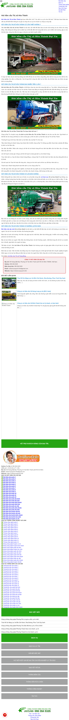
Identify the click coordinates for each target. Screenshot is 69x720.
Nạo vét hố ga (63, 8)
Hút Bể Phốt (62, 10)
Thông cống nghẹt (64, 4)
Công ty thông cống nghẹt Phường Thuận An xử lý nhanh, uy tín (19, 632)
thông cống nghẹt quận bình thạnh (13, 556)
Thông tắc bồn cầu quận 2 (10, 567)
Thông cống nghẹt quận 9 (10, 536)
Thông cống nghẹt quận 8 (10, 535)
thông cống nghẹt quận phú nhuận (13, 560)
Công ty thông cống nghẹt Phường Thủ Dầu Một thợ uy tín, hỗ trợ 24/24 (21, 625)
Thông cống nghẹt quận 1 (10, 522)
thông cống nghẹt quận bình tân (12, 554)
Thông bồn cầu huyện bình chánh (12, 607)
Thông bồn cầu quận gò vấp (11, 596)
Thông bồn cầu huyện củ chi (11, 605)
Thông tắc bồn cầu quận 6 (10, 574)
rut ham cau (44, 177)
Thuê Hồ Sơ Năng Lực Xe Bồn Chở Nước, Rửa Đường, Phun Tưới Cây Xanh (41, 278)
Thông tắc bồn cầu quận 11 (11, 583)
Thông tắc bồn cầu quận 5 (10, 572)
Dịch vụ (61, 2)
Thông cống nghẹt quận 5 (10, 529)
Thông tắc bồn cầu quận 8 (10, 578)
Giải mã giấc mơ (34, 653)
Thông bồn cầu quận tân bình (11, 587)
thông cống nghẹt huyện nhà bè (12, 562)
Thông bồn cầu (63, 6)
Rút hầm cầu (62, 1)
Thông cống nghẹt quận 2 (10, 524)
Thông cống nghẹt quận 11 (11, 540)
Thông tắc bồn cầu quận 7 (10, 576)
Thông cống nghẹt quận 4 (10, 527)
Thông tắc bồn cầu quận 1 (10, 565)
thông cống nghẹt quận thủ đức (12, 547)
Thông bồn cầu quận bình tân (11, 591)
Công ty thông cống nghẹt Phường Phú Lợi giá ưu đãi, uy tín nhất (20, 619)
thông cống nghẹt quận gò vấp (12, 558)
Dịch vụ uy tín (34, 646)
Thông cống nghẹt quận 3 (10, 526)
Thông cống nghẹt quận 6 (10, 531)
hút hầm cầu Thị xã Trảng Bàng (17, 256)
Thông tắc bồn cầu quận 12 (11, 585)
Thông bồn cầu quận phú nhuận (12, 594)
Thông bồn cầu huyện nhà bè (11, 600)
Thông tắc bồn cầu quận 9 (10, 580)
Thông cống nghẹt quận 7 (10, 533)
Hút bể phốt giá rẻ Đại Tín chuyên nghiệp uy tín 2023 (34, 660)
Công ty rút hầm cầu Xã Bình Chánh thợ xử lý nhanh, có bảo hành (38, 303)
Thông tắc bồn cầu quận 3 (10, 569)
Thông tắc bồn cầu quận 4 (10, 571)
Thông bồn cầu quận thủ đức (11, 598)
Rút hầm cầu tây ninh (8, 229)
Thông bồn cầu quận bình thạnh (12, 592)
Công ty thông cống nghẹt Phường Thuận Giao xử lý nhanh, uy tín (20, 628)
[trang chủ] (17, 7)
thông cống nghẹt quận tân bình (12, 551)
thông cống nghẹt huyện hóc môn (12, 549)
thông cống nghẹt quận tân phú (12, 553)
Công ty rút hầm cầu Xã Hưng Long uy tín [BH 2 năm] (34, 291)
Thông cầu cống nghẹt (34, 715)
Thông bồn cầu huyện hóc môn (12, 603)
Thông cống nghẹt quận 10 (11, 538)
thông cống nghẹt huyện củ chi (12, 544)
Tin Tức (34, 696)
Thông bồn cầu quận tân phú (11, 589)
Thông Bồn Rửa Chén (34, 682)
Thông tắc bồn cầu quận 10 (11, 582)
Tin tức (60, 11)
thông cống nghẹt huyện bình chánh (13, 545)
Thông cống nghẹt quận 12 (11, 542)
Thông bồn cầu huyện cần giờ (11, 601)
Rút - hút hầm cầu (34, 713)
